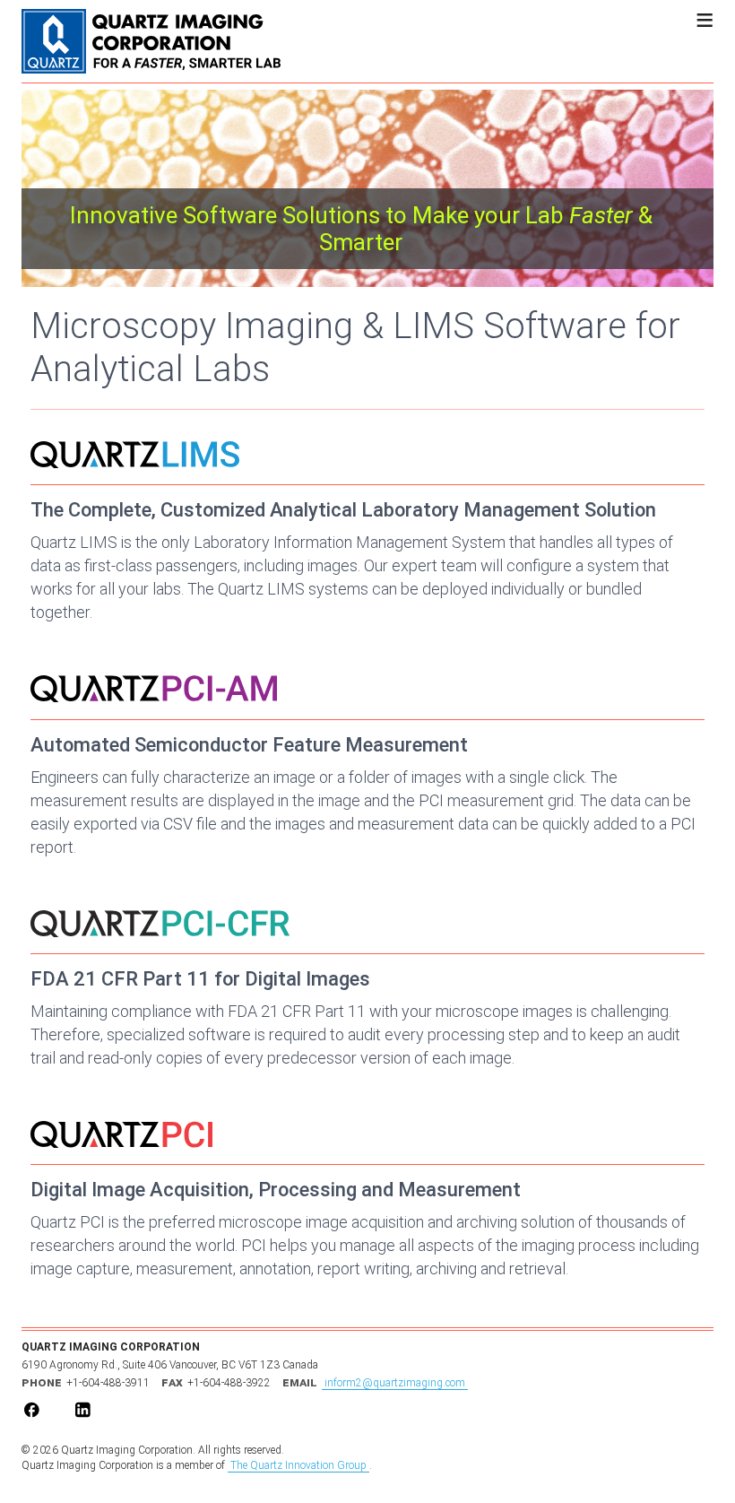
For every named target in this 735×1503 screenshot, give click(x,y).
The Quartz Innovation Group (298, 1465)
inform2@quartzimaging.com (394, 1383)
